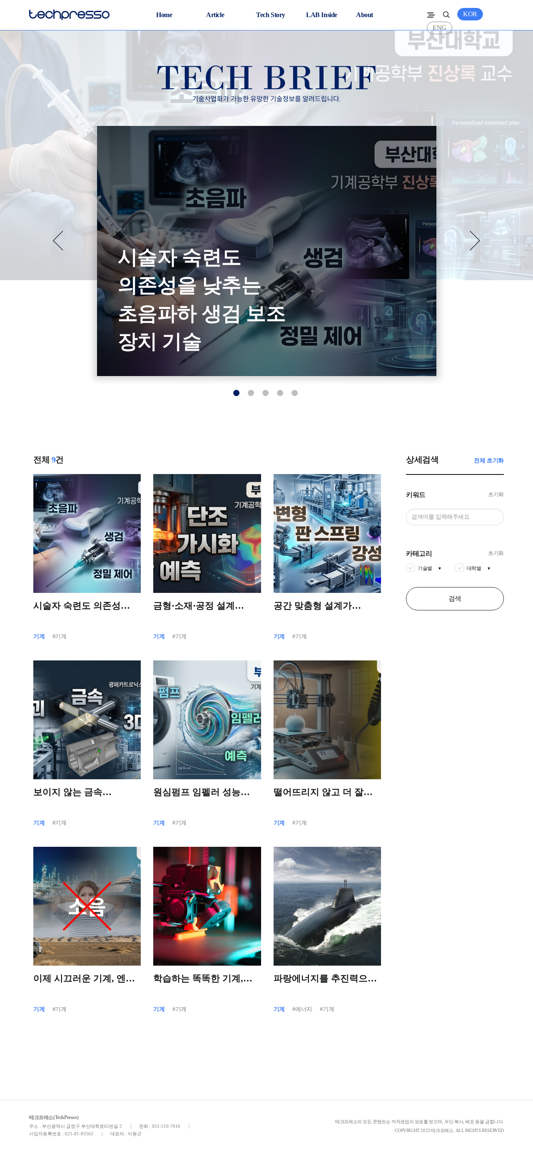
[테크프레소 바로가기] (69, 12)
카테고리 (419, 553)
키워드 (416, 495)
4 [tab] (280, 393)
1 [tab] (236, 393)
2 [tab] (251, 393)
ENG (439, 27)
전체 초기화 (489, 460)
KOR (470, 14)
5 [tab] (295, 393)
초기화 (496, 494)
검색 (454, 598)
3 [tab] (266, 393)
